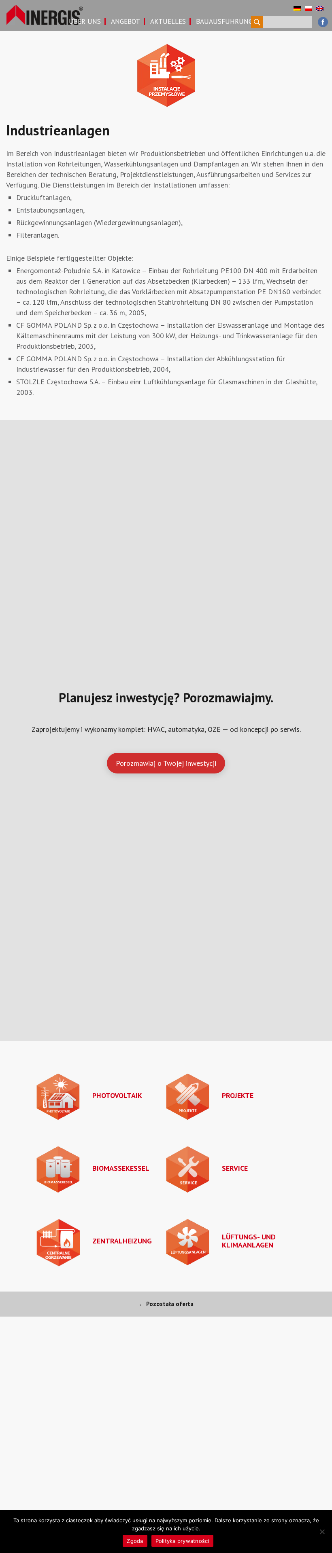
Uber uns (85, 21)
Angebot (125, 21)
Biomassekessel (120, 1168)
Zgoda (135, 1541)
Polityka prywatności (182, 1541)
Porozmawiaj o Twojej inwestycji (166, 763)
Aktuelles (168, 21)
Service (235, 1168)
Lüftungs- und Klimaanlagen (249, 1241)
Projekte (237, 1095)
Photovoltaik (117, 1095)
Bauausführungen (228, 21)
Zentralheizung (122, 1240)
